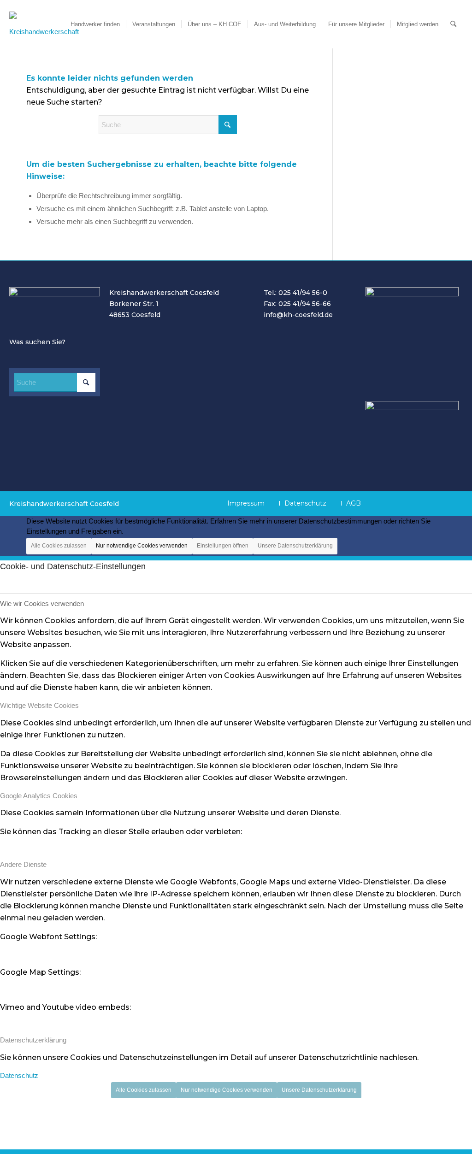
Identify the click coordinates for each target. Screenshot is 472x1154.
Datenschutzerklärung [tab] (33, 1040)
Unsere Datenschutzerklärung (295, 545)
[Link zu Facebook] (387, 503)
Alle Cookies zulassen (59, 545)
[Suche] (453, 24)
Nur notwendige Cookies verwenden (142, 545)
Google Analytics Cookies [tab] (38, 796)
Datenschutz (19, 1075)
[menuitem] (95, 24)
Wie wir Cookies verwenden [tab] (42, 603)
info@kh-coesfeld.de (298, 315)
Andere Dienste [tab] (23, 864)
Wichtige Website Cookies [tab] (39, 705)
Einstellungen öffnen (222, 545)
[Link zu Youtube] (407, 503)
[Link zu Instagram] (428, 503)
